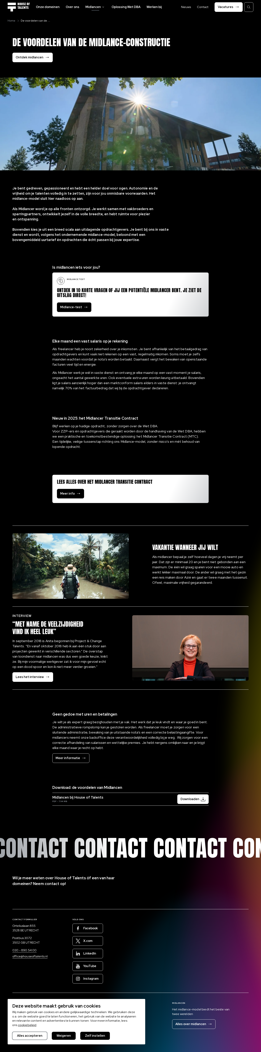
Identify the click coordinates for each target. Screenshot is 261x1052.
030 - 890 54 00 (24, 950)
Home (11, 20)
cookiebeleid (27, 1025)
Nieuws (186, 7)
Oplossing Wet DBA (126, 7)
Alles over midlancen (190, 1024)
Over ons (72, 7)
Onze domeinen (48, 7)
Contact (202, 7)
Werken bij (154, 7)
